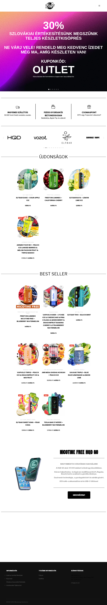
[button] (48, 89)
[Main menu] (99, 5)
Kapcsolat (9, 578)
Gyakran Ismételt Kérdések (14, 575)
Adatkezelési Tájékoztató (14, 585)
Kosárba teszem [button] (28, 183)
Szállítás (41, 578)
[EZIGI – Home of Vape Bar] (50, 6)
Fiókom (41, 575)
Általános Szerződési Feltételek (15, 582)
